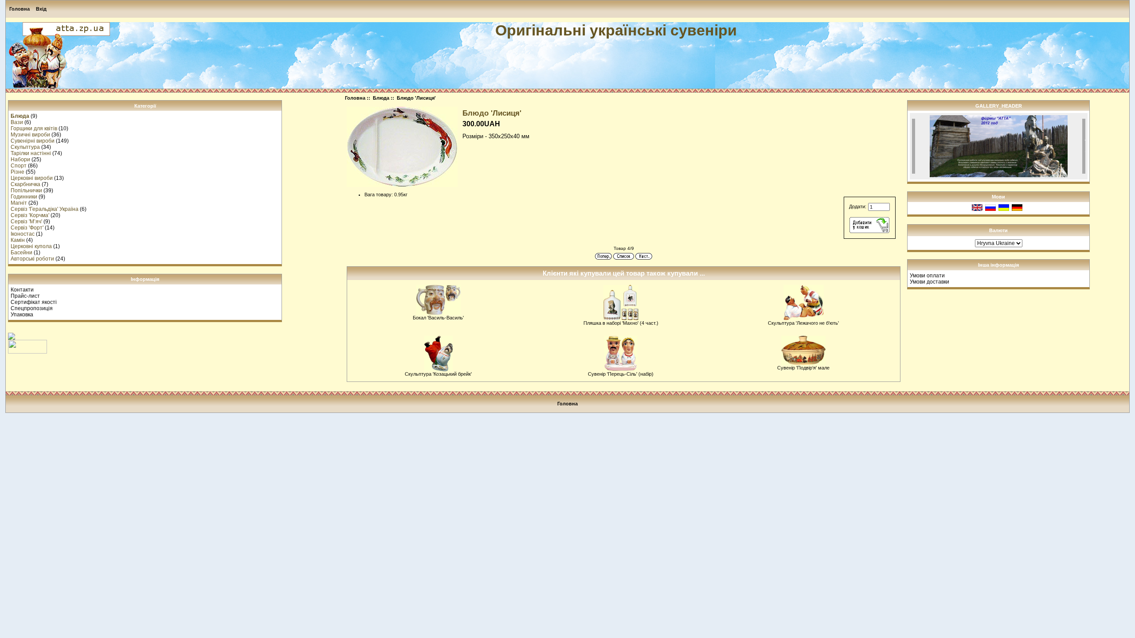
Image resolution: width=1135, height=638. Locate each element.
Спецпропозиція (32, 308)
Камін (18, 240)
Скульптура (25, 147)
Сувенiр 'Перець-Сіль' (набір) (621, 374)
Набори (20, 159)
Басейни (21, 252)
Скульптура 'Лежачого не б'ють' (803, 323)
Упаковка (22, 314)
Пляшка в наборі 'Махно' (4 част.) (620, 323)
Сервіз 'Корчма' (30, 215)
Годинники (24, 197)
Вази (17, 122)
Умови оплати (927, 275)
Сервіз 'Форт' (27, 228)
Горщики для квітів (34, 128)
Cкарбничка (25, 184)
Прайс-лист (25, 296)
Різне (17, 172)
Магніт (19, 203)
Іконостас (23, 234)
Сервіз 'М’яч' (26, 221)
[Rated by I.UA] (27, 351)
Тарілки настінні (31, 153)
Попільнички (26, 190)
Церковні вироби (32, 178)
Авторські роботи (32, 259)
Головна (19, 9)
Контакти (22, 290)
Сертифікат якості (34, 302)
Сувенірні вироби (33, 141)
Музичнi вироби (30, 135)
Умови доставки (929, 282)
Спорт (19, 166)
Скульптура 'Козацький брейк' (438, 374)
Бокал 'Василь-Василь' (438, 317)
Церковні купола (31, 246)
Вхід (41, 9)
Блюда (381, 98)
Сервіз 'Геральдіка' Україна (44, 209)
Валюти (998, 230)
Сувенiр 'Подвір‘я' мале (803, 367)
